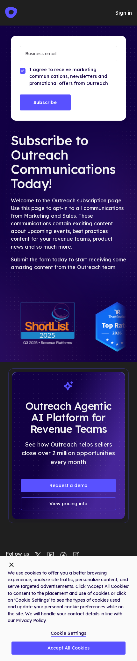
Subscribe (45, 102)
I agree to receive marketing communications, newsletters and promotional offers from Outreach (68, 76)
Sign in (123, 13)
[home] (11, 12)
